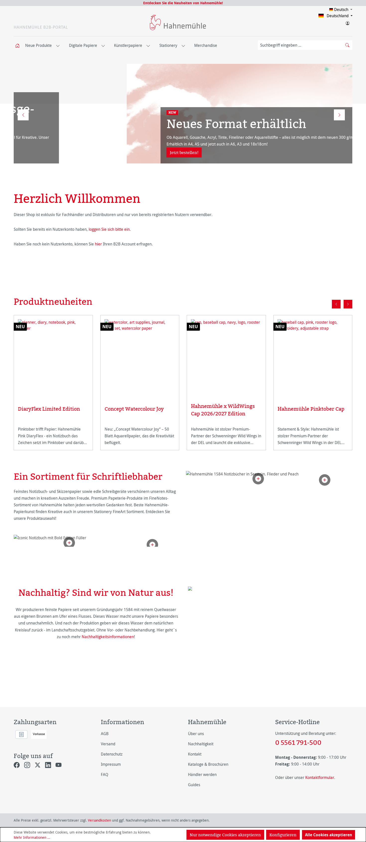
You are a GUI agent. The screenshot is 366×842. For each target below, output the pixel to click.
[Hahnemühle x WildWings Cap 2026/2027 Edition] (226, 354)
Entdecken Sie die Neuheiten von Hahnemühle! (183, 2)
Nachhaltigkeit (200, 744)
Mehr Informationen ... (32, 837)
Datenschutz (111, 754)
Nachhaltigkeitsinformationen (108, 636)
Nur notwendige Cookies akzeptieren (225, 835)
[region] (183, 373)
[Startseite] (19, 45)
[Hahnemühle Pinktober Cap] (313, 356)
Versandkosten (99, 820)
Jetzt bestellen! (71, 152)
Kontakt (194, 754)
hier (98, 244)
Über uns (196, 733)
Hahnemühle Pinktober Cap (311, 408)
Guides (194, 784)
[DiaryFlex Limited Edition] (53, 356)
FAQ (104, 774)
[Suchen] (347, 45)
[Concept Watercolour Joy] (140, 356)
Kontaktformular (319, 777)
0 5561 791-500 (298, 742)
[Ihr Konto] (347, 22)
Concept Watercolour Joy (134, 408)
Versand (108, 744)
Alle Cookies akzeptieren (328, 835)
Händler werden (202, 774)
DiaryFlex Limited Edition (49, 408)
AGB (105, 733)
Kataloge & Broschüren (208, 764)
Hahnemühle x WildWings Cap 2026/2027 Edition (223, 410)
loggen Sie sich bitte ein (109, 229)
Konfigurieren (283, 835)
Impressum (111, 764)
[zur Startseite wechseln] (178, 22)
